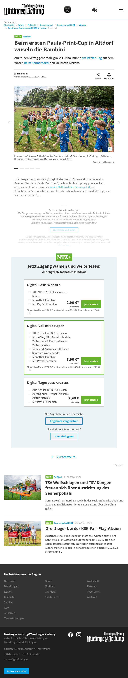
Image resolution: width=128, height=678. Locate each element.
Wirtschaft (93, 581)
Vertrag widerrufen (16, 671)
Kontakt (34, 654)
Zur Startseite (66, 457)
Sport (21, 24)
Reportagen (93, 591)
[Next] (118, 122)
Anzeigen (9, 613)
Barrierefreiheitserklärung (19, 649)
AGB (25, 654)
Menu (121, 9)
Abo (6, 607)
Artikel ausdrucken (109, 74)
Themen (91, 586)
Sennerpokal (46, 24)
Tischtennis (52, 597)
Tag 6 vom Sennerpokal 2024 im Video (27, 27)
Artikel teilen (98, 74)
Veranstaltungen (14, 618)
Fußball (32, 24)
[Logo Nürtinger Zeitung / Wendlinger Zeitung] (24, 9)
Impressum (43, 649)
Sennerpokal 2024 (66, 24)
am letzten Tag (92, 58)
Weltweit (92, 597)
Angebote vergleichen (64, 421)
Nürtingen (10, 581)
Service (8, 602)
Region (8, 591)
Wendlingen (11, 586)
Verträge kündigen (17, 659)
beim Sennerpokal (36, 63)
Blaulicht (9, 597)
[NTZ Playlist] (94, 9)
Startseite (9, 24)
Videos (82, 24)
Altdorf (26, 36)
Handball (50, 591)
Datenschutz (13, 654)
